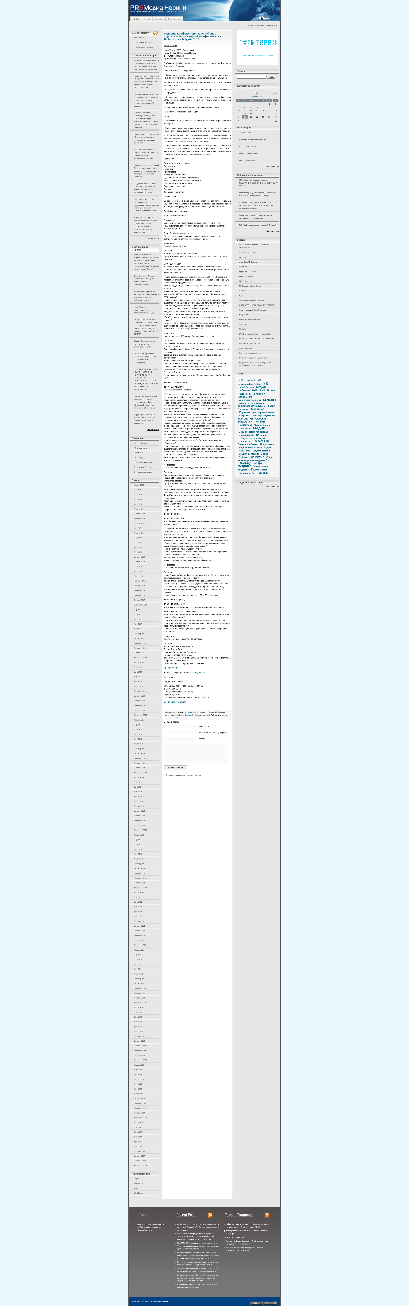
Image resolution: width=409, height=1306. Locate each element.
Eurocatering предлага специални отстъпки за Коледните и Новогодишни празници (257, 194)
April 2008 (138, 1089)
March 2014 (138, 801)
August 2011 (139, 950)
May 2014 (138, 792)
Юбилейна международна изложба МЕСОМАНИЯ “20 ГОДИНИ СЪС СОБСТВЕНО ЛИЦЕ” (258, 183)
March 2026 (138, 509)
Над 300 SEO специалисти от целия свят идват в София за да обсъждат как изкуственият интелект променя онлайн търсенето (146, 100)
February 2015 (140, 749)
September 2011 (140, 945)
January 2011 (139, 983)
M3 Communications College (250, 286)
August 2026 (139, 485)
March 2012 (138, 916)
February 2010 (140, 1036)
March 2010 (138, 1031)
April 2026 (138, 504)
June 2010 (138, 1017)
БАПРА (242, 291)
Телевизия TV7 (247, 472)
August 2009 (139, 1065)
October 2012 (139, 883)
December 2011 (140, 931)
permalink (206, 715)
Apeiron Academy (246, 276)
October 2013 (139, 825)
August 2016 (139, 662)
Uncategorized (139, 453)
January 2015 (139, 753)
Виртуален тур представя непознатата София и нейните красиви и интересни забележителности (146, 296)
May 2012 (138, 907)
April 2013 (138, 854)
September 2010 (140, 1003)
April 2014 (138, 796)
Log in (136, 1179)
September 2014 (140, 773)
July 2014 (138, 782)
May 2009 (138, 1070)
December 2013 (140, 816)
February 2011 (139, 979)
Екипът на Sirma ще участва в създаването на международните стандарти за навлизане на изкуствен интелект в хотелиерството (146, 205)
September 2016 (140, 658)
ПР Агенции (138, 457)
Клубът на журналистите (252, 420)
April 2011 (138, 969)
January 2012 (139, 926)
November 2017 (140, 595)
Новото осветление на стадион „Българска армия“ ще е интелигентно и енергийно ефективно (146, 138)
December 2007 (140, 1103)
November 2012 (140, 878)
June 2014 (138, 787)
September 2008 (140, 1079)
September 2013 (140, 830)
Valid (139, 1183)
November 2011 (140, 935)
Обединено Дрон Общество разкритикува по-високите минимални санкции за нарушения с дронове (145, 188)
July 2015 (138, 725)
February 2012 (140, 921)
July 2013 (138, 840)
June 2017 (138, 614)
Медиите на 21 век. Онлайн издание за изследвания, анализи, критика (255, 364)
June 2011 (138, 959)
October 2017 (139, 600)
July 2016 (138, 667)
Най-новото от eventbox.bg (250, 353)
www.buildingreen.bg (195, 672)
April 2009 (138, 1074)
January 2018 (139, 586)
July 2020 (138, 538)
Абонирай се (139, 38)
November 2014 (140, 763)
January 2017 (139, 638)
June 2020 (138, 542)
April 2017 (138, 624)
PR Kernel (243, 257)
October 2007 (139, 1113)
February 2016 (140, 691)
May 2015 (138, 734)
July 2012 (138, 897)
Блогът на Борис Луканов (249, 319)
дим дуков (230, 1231)
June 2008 (138, 1084)
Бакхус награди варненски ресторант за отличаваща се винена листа (255, 216)
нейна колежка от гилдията (238, 1224)
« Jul (239, 93)
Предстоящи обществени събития (256, 446)
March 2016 (138, 686)
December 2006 (140, 1161)
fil (227, 1237)
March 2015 (138, 744)
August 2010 (139, 1007)
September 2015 (140, 715)
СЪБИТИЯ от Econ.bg (248, 252)
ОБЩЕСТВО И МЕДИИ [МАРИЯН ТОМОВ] (256, 305)
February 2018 (140, 581)
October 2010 (139, 998)
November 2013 (140, 820)
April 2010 (138, 1027)
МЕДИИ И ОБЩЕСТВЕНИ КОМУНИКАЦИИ (256, 339)
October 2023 (139, 514)
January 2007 (139, 1156)
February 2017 (140, 634)
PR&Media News (140, 448)
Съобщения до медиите (143, 47)
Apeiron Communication (248, 153)
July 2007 (138, 1127)
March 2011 (138, 974)
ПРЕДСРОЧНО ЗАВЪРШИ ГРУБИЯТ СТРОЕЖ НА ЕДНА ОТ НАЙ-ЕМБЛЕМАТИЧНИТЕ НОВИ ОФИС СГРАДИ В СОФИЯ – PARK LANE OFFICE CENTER (146, 327)
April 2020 (138, 547)
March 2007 (138, 1146)
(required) (205, 727)
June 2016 (138, 672)
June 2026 (138, 495)
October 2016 (139, 653)
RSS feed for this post (183, 718)
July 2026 (138, 490)
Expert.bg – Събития (247, 272)
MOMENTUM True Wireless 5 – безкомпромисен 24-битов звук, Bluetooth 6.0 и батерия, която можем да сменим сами (146, 64)
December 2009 (140, 1046)
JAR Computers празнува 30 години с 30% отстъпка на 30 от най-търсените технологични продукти (146, 154)
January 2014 (139, 811)
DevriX (165, 1301)
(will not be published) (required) (213, 733)
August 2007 (139, 1122)
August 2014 (139, 777)
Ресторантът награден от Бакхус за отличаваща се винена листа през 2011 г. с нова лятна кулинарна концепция (258, 205)
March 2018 (138, 576)
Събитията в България (143, 42)
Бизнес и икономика (251, 395)
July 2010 (138, 1012)
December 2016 (140, 643)
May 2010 (138, 1022)
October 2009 (139, 1055)
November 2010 (140, 993)
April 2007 (138, 1142)
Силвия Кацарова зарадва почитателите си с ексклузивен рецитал (144, 344)
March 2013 (138, 859)
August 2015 (139, 720)
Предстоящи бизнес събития (253, 442)
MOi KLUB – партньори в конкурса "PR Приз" (257, 225)
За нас (147, 19)
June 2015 (138, 729)
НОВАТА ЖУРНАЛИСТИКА (250, 343)
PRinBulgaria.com (246, 281)
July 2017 (138, 610)
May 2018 (138, 571)
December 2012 (140, 873)
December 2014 (140, 758)
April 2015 (138, 739)
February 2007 (140, 1151)
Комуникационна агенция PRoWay (253, 139)
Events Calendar (140, 443)
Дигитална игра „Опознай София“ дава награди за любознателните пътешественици (144, 280)
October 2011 (139, 940)
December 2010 (140, 988)
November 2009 (140, 1051)
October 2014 (139, 768)
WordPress (138, 1193)
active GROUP (245, 133)
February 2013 (140, 864)
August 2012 (139, 892)
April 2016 (138, 681)
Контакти (159, 19)
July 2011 (137, 955)
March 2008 (138, 1094)
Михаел (229, 1247)
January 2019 (139, 557)
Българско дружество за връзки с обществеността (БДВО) (257, 403)
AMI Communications (247, 160)
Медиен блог (244, 315)
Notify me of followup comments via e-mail (185, 775)
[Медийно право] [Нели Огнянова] (252, 310)
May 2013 (138, 849)
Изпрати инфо (174, 19)
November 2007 (140, 1108)
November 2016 (140, 648)
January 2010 (139, 1041)
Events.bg (243, 267)
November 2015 (140, 705)
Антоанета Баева (233, 1241)
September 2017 (140, 605)
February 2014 (140, 806)
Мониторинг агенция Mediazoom (252, 300)
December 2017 (140, 590)
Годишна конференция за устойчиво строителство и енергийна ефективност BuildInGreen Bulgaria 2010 (192, 36)
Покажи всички (153, 238)
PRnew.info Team (189, 712)
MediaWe (242, 329)
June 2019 (138, 552)
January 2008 (139, 1098)
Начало (136, 19)
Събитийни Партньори (143, 462)
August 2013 (139, 835)
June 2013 (138, 844)
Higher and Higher (246, 348)
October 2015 (139, 710)
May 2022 (138, 528)
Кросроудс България (247, 146)
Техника (262, 472)
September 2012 (140, 888)
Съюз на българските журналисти (253, 358)
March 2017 (138, 629)
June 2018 (138, 566)
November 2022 (140, 519)
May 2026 (138, 499)
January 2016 (139, 696)
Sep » (275, 93)
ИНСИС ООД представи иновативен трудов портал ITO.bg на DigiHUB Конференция (145, 358)
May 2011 (138, 964)
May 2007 (138, 1137)
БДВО (241, 296)
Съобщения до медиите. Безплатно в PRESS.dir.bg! (254, 246)
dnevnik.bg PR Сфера (248, 262)
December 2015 (140, 701)
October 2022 (139, 523)
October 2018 (139, 562)
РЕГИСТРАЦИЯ (171, 668)
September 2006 (140, 1166)
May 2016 (138, 677)
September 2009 (140, 1060)
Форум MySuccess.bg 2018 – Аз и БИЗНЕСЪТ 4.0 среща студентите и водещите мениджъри (145, 419)
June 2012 (138, 902)
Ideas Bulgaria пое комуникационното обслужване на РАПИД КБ (144, 310)
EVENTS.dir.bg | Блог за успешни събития (256, 334)
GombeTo (243, 324)
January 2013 (139, 868)
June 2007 (138, 1132)
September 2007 (140, 1118)
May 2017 (138, 619)
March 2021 (138, 533)
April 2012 (138, 912)
